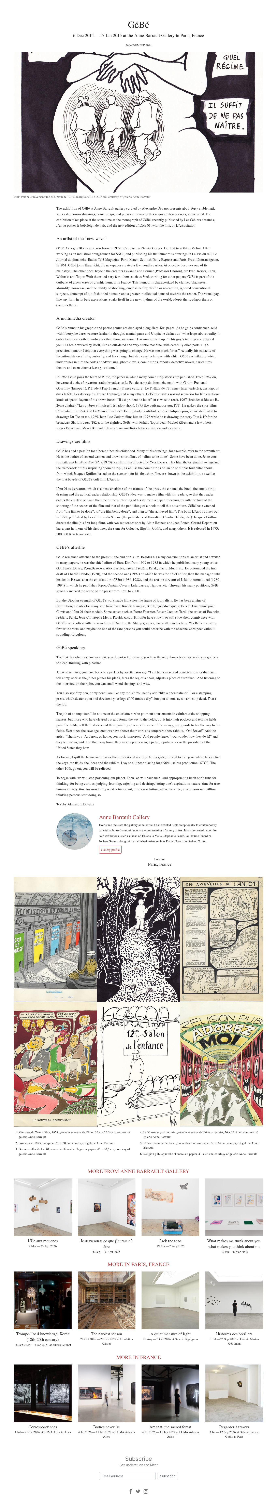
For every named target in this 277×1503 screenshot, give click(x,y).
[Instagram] (146, 1491)
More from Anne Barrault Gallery (138, 1171)
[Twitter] (138, 1491)
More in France (138, 1357)
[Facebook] (131, 1491)
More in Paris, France (138, 1264)
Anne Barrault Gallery (124, 817)
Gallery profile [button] (110, 849)
